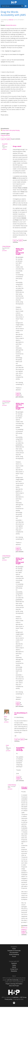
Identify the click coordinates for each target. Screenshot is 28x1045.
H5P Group (23, 997)
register (8, 139)
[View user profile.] (6, 715)
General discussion (11, 25)
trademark (15, 997)
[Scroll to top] (14, 1003)
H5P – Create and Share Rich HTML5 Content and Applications (14, 2)
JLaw (7, 745)
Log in (2, 139)
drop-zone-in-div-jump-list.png (10, 130)
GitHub (14, 967)
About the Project (14, 985)
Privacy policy (8, 999)
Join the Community (12, 980)
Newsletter (14, 971)
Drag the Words (5, 135)
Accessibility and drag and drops (20, 749)
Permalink (4, 149)
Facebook (14, 963)
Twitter (14, 965)
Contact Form (14, 969)
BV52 (5, 716)
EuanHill (4, 144)
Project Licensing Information (14, 984)
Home (14, 948)
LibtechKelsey (6, 246)
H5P (14, 992)
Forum (14, 956)
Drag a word (17, 146)
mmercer (10, 20)
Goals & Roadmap (14, 954)
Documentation (14, 952)
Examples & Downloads (14, 950)
